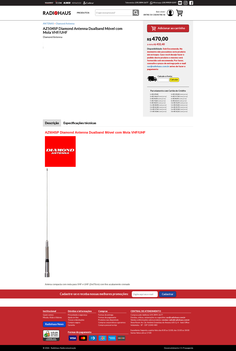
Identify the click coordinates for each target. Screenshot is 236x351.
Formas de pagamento (107, 317)
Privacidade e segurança (77, 315)
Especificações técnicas (80, 123)
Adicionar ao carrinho (171, 28)
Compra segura (74, 322)
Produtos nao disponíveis (108, 320)
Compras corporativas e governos (112, 322)
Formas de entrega (105, 315)
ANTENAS (48, 23)
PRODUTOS (83, 12)
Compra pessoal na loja (107, 325)
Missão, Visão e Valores (52, 317)
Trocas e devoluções (76, 320)
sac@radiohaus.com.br (158, 66)
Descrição (52, 123)
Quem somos (48, 315)
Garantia (71, 325)
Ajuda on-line (73, 317)
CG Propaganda (186, 348)
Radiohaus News (54, 324)
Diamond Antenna (65, 23)
